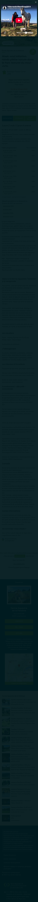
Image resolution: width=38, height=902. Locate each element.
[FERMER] (36, 2)
